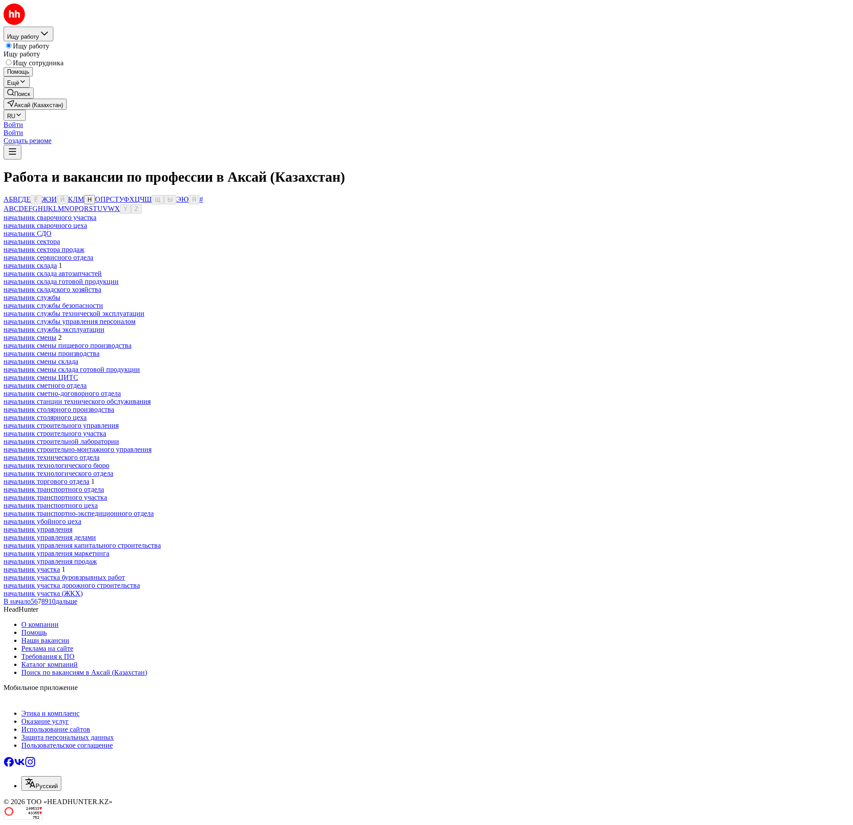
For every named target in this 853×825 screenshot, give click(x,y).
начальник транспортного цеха (51, 505)
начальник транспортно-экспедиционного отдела (79, 513)
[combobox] (41, 783)
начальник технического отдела (52, 457)
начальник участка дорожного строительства (72, 585)
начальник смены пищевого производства (68, 345)
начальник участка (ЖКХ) (43, 593)
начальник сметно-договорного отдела (62, 393)
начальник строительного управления (61, 425)
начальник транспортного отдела (54, 489)
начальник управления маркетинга (56, 553)
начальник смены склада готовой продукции (72, 369)
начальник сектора (32, 241)
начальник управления (38, 529)
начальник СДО (28, 233)
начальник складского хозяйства (52, 289)
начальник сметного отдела (45, 385)
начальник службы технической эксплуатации (74, 313)
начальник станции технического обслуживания (77, 401)
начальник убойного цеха (42, 521)
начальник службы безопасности (53, 305)
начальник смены (30, 337)
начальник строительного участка (55, 433)
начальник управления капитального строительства (82, 545)
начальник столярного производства (59, 409)
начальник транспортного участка (55, 497)
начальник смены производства (52, 353)
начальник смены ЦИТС (41, 377)
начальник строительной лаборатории (61, 441)
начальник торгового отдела (46, 481)
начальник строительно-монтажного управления (77, 449)
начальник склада (30, 265)
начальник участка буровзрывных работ (64, 577)
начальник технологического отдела (58, 473)
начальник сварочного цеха (45, 225)
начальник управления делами (50, 537)
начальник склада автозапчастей (53, 273)
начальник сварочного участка (50, 217)
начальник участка (32, 569)
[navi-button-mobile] (12, 152)
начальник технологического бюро (56, 465)
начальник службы (32, 297)
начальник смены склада (41, 361)
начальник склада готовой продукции (61, 281)
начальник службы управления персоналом (70, 321)
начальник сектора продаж (44, 249)
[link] (19, 93)
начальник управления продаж (50, 561)
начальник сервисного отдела (48, 257)
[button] (13, 124)
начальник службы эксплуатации (54, 329)
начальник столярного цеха (45, 417)
